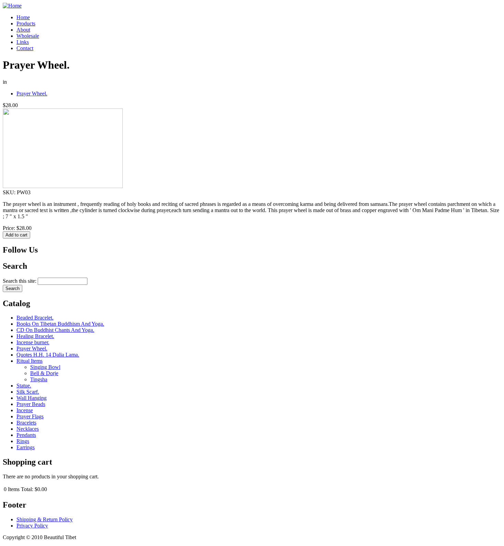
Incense (24, 410)
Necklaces (27, 429)
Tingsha (38, 379)
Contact (24, 48)
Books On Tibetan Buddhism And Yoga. (60, 324)
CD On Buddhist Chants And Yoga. (55, 330)
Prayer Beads (30, 404)
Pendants (26, 435)
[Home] (12, 6)
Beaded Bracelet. (34, 318)
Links (22, 42)
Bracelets (26, 423)
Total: (27, 489)
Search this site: (20, 281)
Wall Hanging (31, 398)
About (23, 30)
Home (23, 17)
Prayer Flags (30, 416)
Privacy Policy (32, 525)
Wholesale (27, 36)
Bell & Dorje (44, 373)
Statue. (23, 385)
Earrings (25, 447)
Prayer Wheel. (31, 93)
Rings (22, 441)
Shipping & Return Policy (44, 519)
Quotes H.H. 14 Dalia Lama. (47, 355)
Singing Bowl (45, 367)
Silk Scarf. (27, 392)
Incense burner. (32, 342)
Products (25, 23)
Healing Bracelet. (35, 336)
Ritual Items (29, 361)
